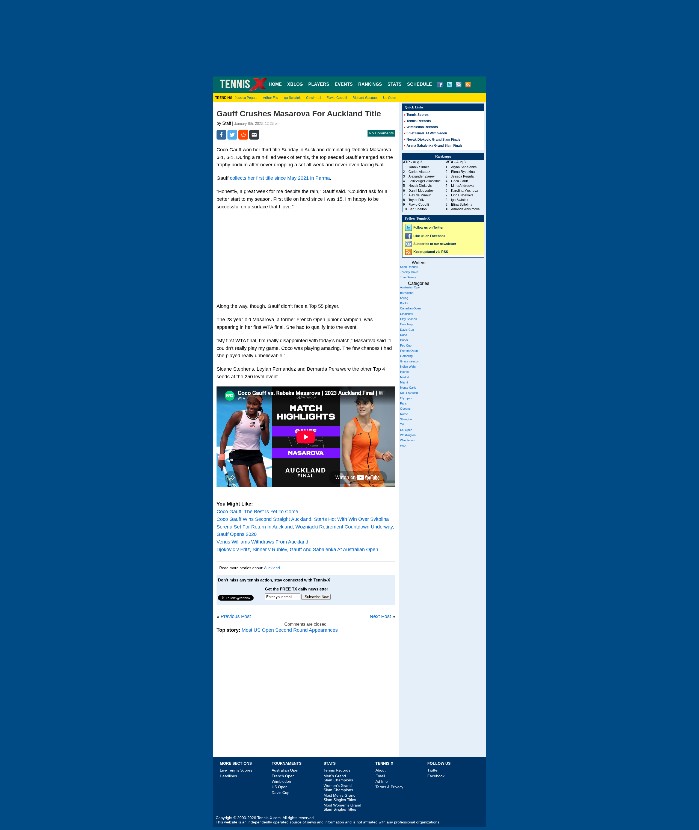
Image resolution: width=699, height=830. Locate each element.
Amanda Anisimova (465, 209)
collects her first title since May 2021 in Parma (280, 178)
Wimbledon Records (422, 127)
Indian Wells (408, 366)
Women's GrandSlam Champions (338, 787)
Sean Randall (408, 266)
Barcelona (406, 292)
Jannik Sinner (418, 167)
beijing (404, 298)
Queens (405, 408)
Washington (408, 435)
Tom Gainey (408, 277)
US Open (406, 430)
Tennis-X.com (269, 818)
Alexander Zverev (421, 176)
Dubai (404, 340)
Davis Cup (407, 329)
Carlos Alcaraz (419, 172)
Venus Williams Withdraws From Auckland (262, 542)
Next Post (380, 616)
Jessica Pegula (246, 98)
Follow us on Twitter (428, 227)
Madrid (404, 377)
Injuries (405, 371)
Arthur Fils (270, 98)
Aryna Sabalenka (464, 167)
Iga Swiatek (292, 98)
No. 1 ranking (409, 392)
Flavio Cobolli (337, 98)
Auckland (272, 568)
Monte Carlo (408, 387)
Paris (403, 403)
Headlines (228, 776)
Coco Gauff (459, 181)
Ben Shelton (417, 209)
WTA (403, 445)
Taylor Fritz (416, 200)
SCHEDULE (419, 84)
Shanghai (406, 419)
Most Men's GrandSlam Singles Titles (340, 797)
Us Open (389, 98)
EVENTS (344, 84)
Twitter (433, 770)
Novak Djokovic (420, 186)
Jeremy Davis (409, 272)
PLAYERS (318, 84)
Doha (403, 334)
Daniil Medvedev (421, 191)
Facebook (436, 776)
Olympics (406, 398)
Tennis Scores (418, 115)
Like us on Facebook (429, 236)
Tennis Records (419, 121)
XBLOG (295, 84)
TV (402, 424)
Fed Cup (405, 345)
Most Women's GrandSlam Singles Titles (342, 807)
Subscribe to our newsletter (434, 244)
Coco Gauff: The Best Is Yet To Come (257, 511)
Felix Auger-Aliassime (424, 181)
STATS (394, 84)
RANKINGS (370, 84)
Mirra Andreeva (462, 186)
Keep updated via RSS (430, 252)
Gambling (406, 356)
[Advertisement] (349, 38)
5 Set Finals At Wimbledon (427, 133)
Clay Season (408, 319)
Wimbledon (407, 440)
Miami (404, 382)
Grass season (409, 361)
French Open (409, 350)
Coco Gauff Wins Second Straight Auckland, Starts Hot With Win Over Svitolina (303, 519)
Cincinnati (313, 98)
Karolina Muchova (464, 191)
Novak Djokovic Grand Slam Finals (433, 139)
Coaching (406, 324)
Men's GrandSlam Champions (338, 778)
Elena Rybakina (463, 172)
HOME (275, 84)
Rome (404, 414)
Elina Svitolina (461, 204)
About (380, 770)
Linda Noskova (462, 195)
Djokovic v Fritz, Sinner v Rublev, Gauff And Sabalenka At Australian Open (297, 549)
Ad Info (381, 781)
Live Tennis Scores (236, 770)
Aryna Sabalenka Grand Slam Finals (435, 145)
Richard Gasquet (365, 98)
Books (404, 303)
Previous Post (236, 616)
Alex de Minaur (419, 195)
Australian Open (410, 287)
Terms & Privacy (389, 787)
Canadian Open (410, 308)
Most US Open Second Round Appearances (290, 630)
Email (380, 776)
